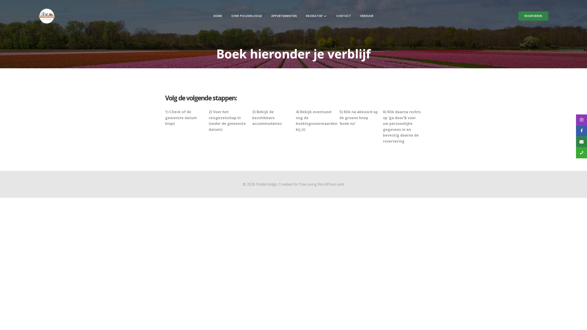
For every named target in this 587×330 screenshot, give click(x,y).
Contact (343, 16)
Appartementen (284, 16)
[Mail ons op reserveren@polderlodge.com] (581, 141)
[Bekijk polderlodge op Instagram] (581, 119)
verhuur (367, 16)
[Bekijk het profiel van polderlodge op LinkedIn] (581, 130)
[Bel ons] (581, 152)
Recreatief (314, 16)
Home (217, 16)
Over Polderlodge (246, 16)
